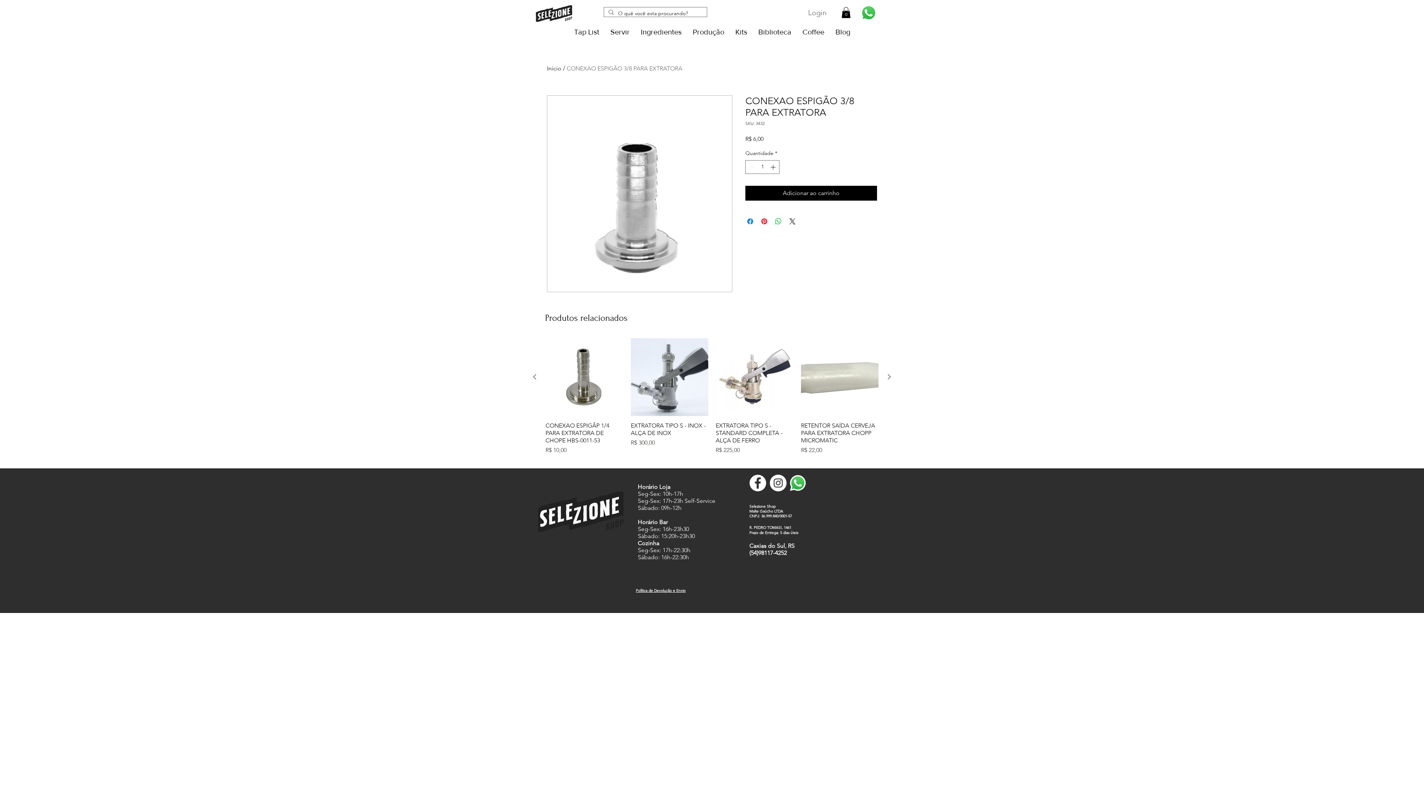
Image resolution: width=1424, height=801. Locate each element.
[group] (712, 400)
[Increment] (773, 167)
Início (554, 68)
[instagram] (778, 483)
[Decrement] (751, 167)
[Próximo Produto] (889, 376)
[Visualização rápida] (584, 377)
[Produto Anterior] (534, 376)
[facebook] (757, 483)
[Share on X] (792, 221)
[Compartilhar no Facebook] (750, 221)
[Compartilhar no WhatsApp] (778, 221)
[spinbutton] (762, 167)
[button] (846, 12)
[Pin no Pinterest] (764, 221)
